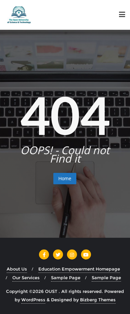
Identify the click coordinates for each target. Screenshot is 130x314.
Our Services (26, 277)
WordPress (33, 299)
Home (64, 178)
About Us (17, 269)
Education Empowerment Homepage (79, 269)
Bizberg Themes (98, 299)
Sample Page (65, 277)
